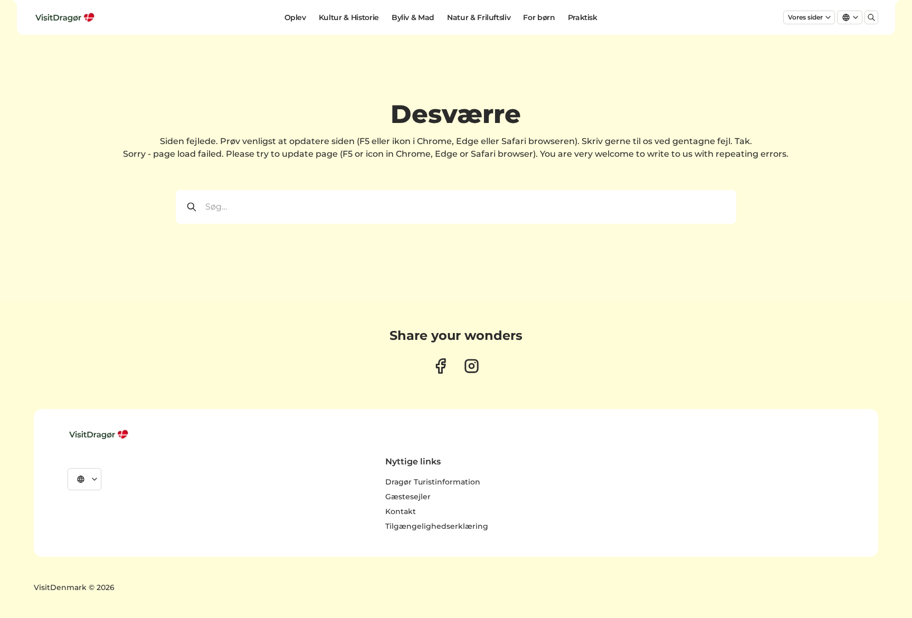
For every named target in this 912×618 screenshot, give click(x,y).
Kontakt (400, 511)
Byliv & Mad (413, 17)
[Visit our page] (440, 366)
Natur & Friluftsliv (478, 17)
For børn (539, 17)
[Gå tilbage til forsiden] (66, 17)
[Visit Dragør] (100, 434)
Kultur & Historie (349, 17)
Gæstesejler (408, 496)
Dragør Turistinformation (432, 482)
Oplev (295, 17)
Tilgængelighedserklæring (436, 526)
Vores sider (805, 17)
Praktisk (582, 17)
